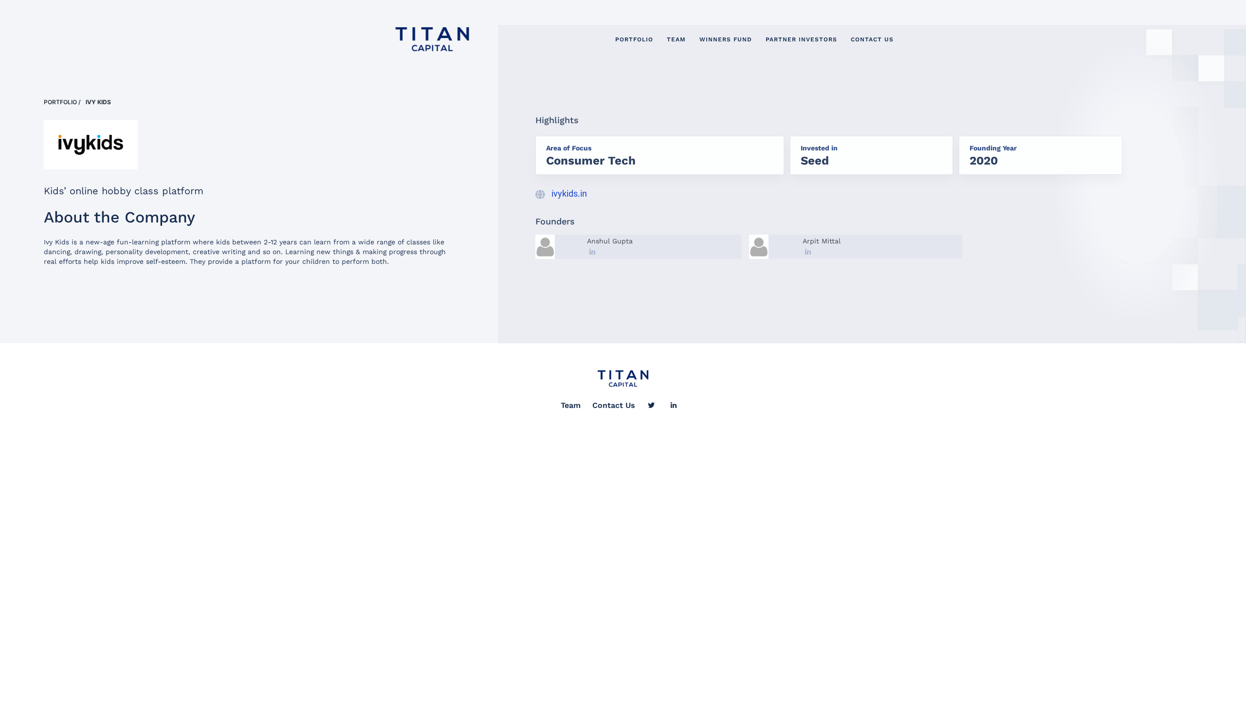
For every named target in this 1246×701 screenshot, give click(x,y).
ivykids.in (569, 193)
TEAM (676, 39)
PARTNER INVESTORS (801, 39)
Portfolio (60, 102)
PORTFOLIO (634, 39)
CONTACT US (872, 39)
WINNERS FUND (725, 39)
